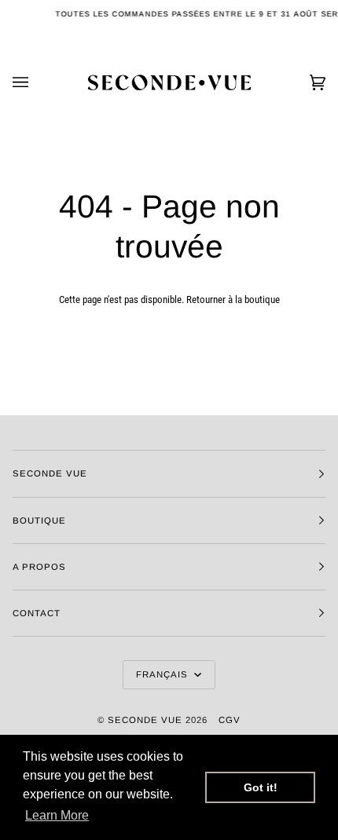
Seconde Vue (145, 720)
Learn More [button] (57, 815)
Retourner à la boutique (233, 299)
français (163, 674)
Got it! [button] (260, 787)
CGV (230, 720)
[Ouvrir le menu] (36, 82)
